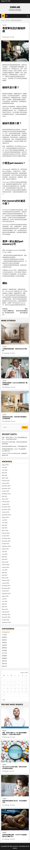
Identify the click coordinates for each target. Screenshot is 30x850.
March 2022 (5, 578)
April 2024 (4, 528)
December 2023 (6, 538)
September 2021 (6, 593)
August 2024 (5, 517)
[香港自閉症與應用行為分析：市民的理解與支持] (15, 785)
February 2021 (5, 612)
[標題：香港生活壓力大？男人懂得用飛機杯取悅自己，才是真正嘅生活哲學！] (15, 717)
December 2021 (6, 585)
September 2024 (6, 515)
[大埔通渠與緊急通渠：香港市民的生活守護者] (15, 333)
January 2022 (5, 583)
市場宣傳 (4, 645)
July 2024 (4, 520)
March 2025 (5, 499)
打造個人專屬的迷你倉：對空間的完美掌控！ (8, 311)
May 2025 (4, 496)
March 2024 (5, 530)
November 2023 (6, 541)
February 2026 (5, 480)
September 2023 (6, 546)
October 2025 (5, 491)
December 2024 (6, 507)
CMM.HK (15, 7)
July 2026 (4, 467)
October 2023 (5, 543)
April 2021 (4, 606)
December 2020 (6, 614)
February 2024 (5, 533)
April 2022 (4, 575)
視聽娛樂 (4, 658)
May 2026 (4, 472)
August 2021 (5, 596)
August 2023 (5, 549)
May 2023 (4, 557)
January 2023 (5, 567)
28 (18, 692)
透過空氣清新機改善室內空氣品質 (22, 310)
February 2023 (5, 564)
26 (11, 692)
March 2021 (5, 609)
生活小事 (4, 25)
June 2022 (4, 570)
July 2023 (4, 551)
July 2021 (4, 599)
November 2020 (6, 617)
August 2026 (5, 465)
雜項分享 (4, 666)
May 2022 (4, 572)
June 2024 (4, 522)
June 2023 (4, 554)
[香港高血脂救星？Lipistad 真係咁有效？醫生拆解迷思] (15, 367)
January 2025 (5, 504)
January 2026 (5, 483)
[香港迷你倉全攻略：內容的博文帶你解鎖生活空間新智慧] (15, 401)
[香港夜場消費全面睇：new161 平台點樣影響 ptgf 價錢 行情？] (15, 819)
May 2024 (4, 525)
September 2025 (6, 493)
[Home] (3, 16)
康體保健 (4, 648)
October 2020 (5, 620)
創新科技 (4, 640)
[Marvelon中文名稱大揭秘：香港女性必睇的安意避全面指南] (15, 751)
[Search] (28, 16)
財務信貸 (4, 661)
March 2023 (5, 562)
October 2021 (5, 591)
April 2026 (4, 475)
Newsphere (22, 846)
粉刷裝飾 (4, 655)
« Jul (3, 699)
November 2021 (6, 588)
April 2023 (4, 559)
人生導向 (4, 634)
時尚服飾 (4, 650)
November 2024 (6, 509)
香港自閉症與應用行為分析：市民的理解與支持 (14, 446)
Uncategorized (6, 632)
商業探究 (4, 642)
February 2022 (5, 580)
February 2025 (5, 501)
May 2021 (4, 604)
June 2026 (4, 470)
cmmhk (12, 37)
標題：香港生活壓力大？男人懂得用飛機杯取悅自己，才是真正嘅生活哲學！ (14, 733)
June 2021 (4, 601)
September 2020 (6, 622)
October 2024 (5, 512)
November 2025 (6, 488)
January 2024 (5, 536)
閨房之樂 (4, 663)
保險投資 (4, 637)
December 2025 (6, 486)
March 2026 (5, 478)
